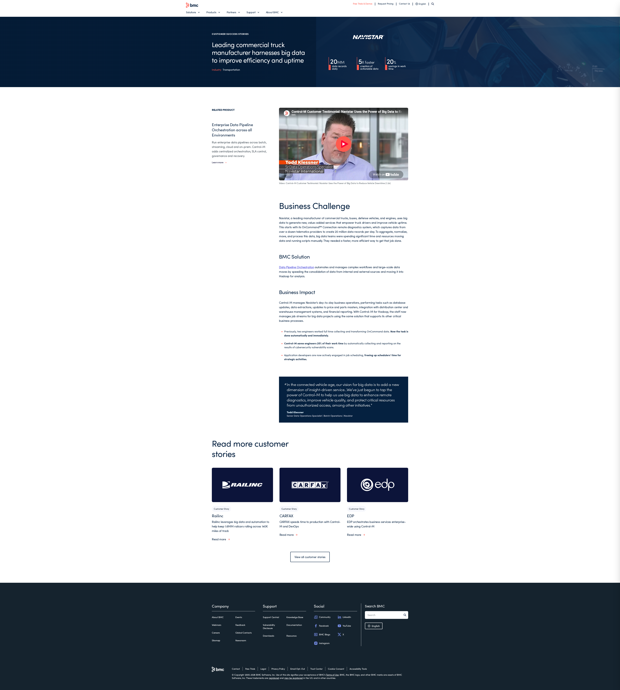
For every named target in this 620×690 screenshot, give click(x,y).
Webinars (216, 624)
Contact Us (404, 3)
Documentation (294, 624)
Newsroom (240, 640)
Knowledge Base (294, 617)
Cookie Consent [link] (336, 668)
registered (274, 678)
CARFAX (286, 515)
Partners (231, 12)
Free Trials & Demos (362, 3)
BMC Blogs (324, 634)
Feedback (240, 624)
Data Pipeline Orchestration (296, 267)
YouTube (347, 625)
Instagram (324, 643)
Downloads (268, 635)
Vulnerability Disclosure (269, 626)
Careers (216, 632)
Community (324, 617)
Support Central (271, 617)
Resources (291, 635)
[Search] (432, 4)
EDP (350, 515)
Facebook (324, 625)
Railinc (217, 515)
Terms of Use (332, 674)
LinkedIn (347, 617)
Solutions (191, 12)
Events (238, 617)
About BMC (272, 12)
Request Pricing (385, 3)
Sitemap (216, 640)
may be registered (293, 678)
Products (211, 12)
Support (251, 12)
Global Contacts (243, 632)
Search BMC (375, 606)
